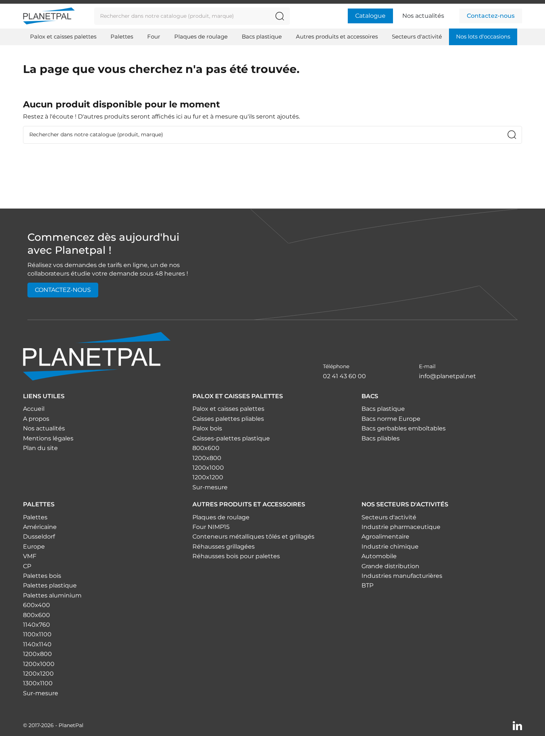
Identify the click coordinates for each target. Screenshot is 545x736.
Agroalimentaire (385, 536)
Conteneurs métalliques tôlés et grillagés (253, 536)
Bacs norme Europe (390, 418)
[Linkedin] (517, 725)
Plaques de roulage (221, 517)
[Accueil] (97, 355)
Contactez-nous (491, 15)
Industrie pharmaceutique (400, 526)
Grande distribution (390, 566)
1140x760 (36, 624)
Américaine (40, 526)
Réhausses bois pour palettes (236, 556)
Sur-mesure (210, 487)
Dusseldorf (39, 536)
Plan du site (40, 448)
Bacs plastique (383, 408)
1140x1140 (37, 644)
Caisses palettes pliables (228, 418)
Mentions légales (48, 438)
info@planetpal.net (447, 376)
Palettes (35, 517)
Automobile (379, 556)
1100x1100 (37, 634)
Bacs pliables (380, 438)
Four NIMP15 (210, 526)
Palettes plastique (50, 585)
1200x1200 (207, 477)
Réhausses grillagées (223, 546)
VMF (29, 556)
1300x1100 (38, 683)
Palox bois (207, 428)
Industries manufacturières (401, 575)
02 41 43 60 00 (344, 376)
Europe (34, 546)
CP (27, 566)
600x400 (36, 605)
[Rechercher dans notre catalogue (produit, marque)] (280, 16)
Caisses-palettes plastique (231, 438)
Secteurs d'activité (388, 517)
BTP (367, 585)
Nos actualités (423, 15)
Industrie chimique (390, 546)
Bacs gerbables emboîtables (403, 428)
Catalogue (370, 15)
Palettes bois (42, 575)
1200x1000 (208, 467)
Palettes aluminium (52, 595)
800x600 (205, 448)
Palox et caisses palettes (228, 408)
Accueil (33, 408)
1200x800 (206, 458)
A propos (36, 418)
